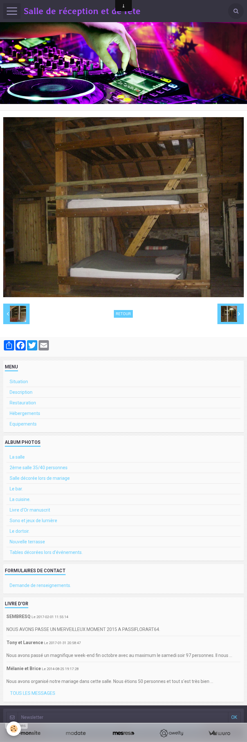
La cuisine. (20, 499)
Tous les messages (32, 693)
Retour (123, 314)
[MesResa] (123, 733)
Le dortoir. (20, 531)
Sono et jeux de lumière (33, 520)
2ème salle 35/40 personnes (39, 467)
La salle (17, 457)
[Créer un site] (27, 733)
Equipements (23, 424)
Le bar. (16, 488)
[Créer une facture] (219, 733)
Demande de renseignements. (40, 585)
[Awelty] (171, 733)
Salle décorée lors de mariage (40, 478)
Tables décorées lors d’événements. (46, 552)
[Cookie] (13, 728)
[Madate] (75, 733)
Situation (19, 381)
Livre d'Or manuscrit (30, 510)
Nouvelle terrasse (27, 541)
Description (21, 392)
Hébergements (25, 413)
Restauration (23, 402)
